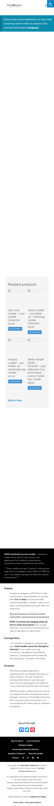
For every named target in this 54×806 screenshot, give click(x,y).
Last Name (15, 458)
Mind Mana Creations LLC (29, 765)
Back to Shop (15, 400)
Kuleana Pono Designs (38, 797)
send (18, 655)
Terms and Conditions (33, 802)
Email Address (17, 439)
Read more (15, 329)
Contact (15, 757)
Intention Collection (16, 753)
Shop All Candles (36, 753)
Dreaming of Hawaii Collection (25, 749)
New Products (17, 741)
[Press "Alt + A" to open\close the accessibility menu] (50, 3)
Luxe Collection (33, 741)
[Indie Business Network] (17, 520)
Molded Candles (25, 745)
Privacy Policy (18, 802)
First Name (15, 449)
